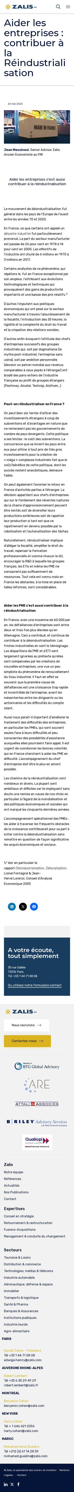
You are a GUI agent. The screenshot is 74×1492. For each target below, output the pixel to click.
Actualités (11, 1185)
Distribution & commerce (22, 1264)
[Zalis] (21, 7)
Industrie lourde (16, 1324)
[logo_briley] (37, 1129)
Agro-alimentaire (16, 1331)
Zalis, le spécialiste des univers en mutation (31, 1470)
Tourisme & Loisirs (17, 1257)
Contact (10, 1199)
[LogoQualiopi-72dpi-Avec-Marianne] (37, 1149)
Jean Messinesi (16, 150)
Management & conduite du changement (34, 1236)
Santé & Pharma (16, 1304)
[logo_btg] (37, 1072)
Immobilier (11, 1291)
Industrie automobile (19, 1278)
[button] (35, 985)
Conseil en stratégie (19, 1216)
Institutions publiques (20, 1318)
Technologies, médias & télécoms (28, 1271)
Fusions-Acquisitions (20, 1229)
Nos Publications (16, 1192)
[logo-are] (37, 1092)
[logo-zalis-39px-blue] (21, 1014)
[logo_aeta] (37, 1110)
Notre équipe (13, 1172)
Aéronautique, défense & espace (28, 1284)
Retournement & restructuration (28, 1223)
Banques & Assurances (21, 1311)
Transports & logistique (21, 1298)
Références (12, 1179)
